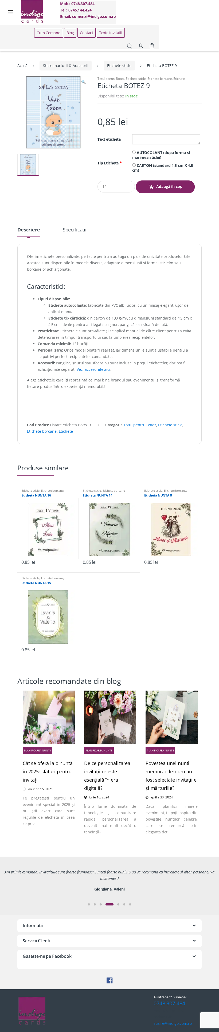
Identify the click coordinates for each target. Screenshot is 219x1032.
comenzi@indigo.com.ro (94, 16)
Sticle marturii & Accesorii (65, 65)
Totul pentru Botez (110, 78)
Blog (70, 32)
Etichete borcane (159, 78)
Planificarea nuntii (37, 750)
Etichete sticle (119, 65)
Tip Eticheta (109, 163)
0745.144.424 (79, 10)
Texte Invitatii (110, 32)
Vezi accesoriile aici (93, 369)
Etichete (179, 78)
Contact (86, 32)
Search (129, 46)
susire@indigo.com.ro (173, 1023)
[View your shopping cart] (152, 46)
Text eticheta (109, 139)
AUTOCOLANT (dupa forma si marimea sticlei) (161, 155)
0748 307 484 (169, 1003)
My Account (141, 46)
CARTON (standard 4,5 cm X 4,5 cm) (162, 168)
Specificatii (75, 230)
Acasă (22, 65)
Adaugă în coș (169, 186)
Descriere (28, 230)
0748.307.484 (82, 3)
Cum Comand (49, 32)
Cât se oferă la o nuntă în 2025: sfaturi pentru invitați (48, 771)
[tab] (28, 232)
